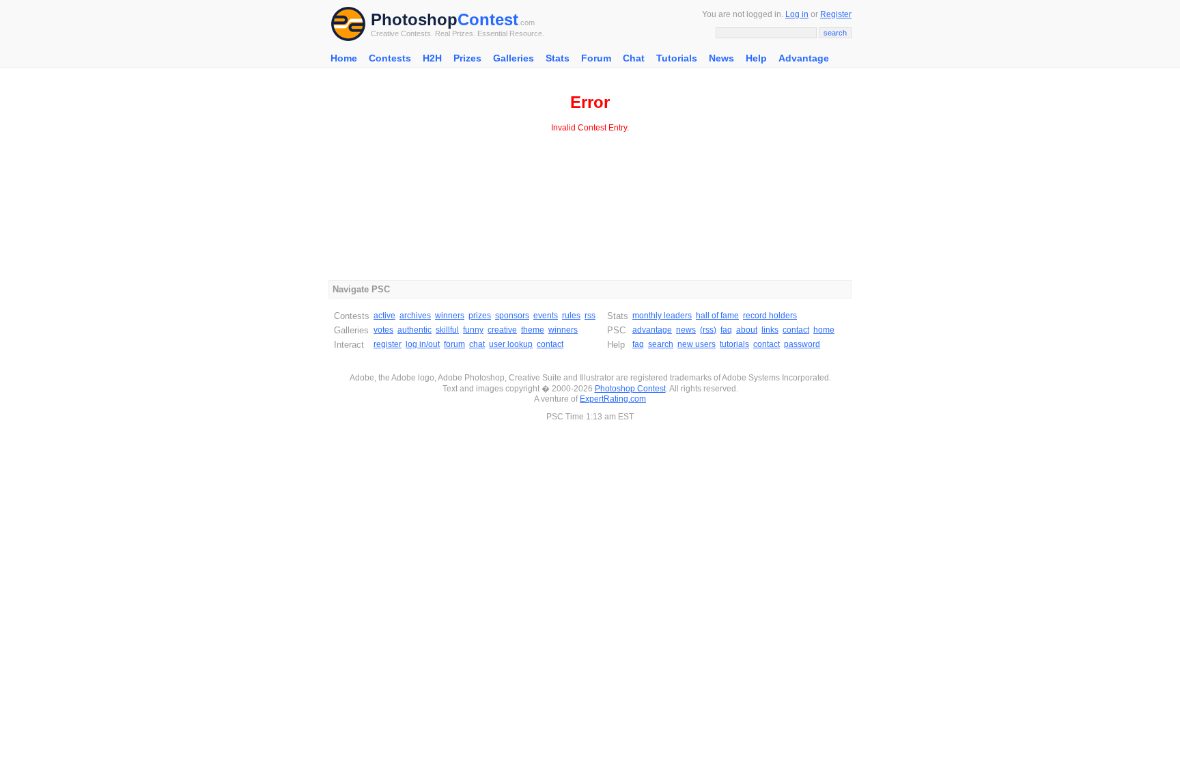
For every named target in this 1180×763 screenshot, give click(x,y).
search (660, 344)
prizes (479, 315)
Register (836, 14)
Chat (634, 58)
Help (756, 58)
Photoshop (414, 19)
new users (696, 344)
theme (532, 330)
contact (550, 344)
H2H (432, 58)
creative (502, 330)
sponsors (512, 315)
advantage (652, 330)
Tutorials (676, 58)
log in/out (423, 344)
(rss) (708, 330)
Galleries (513, 58)
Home (344, 58)
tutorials (734, 344)
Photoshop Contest (630, 388)
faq (726, 330)
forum (454, 344)
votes (383, 330)
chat (477, 344)
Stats (558, 58)
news (686, 330)
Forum (596, 58)
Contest (488, 19)
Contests (390, 58)
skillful (447, 330)
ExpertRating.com (613, 399)
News (721, 58)
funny (473, 330)
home (823, 330)
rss (590, 315)
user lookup (511, 344)
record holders (770, 315)
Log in (797, 14)
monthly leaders (662, 315)
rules (571, 315)
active (384, 315)
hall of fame (717, 315)
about (746, 330)
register (388, 344)
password (802, 344)
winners (449, 315)
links (769, 330)
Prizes (467, 58)
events (545, 315)
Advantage (803, 58)
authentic (414, 330)
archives (415, 315)
